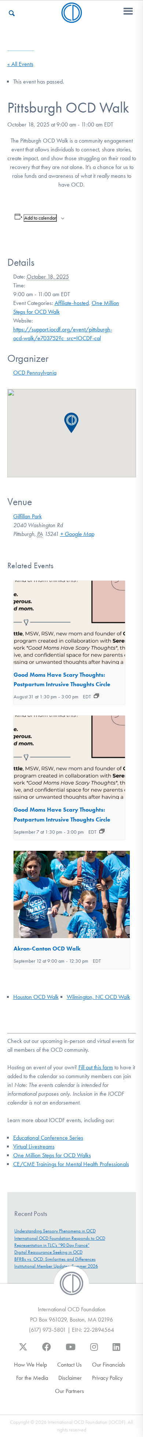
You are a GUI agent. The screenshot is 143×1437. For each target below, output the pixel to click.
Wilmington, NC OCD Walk (98, 996)
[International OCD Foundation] (71, 18)
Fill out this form (95, 1067)
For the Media (32, 1377)
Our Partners (69, 1391)
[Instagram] (94, 1350)
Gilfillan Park (27, 516)
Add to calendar (40, 218)
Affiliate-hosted (72, 302)
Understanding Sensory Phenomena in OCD (55, 1231)
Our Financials (108, 1364)
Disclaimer (70, 1377)
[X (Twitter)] (23, 1350)
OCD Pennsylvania (34, 372)
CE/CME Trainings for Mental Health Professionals (71, 1164)
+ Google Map (77, 533)
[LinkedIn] (116, 1350)
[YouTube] (70, 1350)
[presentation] (69, 622)
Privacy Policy (107, 1377)
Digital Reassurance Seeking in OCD (48, 1252)
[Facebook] (47, 1350)
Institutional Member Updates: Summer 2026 (56, 1266)
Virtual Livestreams (34, 1146)
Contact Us (69, 1364)
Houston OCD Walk (36, 996)
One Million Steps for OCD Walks (52, 1155)
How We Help (30, 1364)
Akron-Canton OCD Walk (47, 948)
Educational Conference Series (48, 1137)
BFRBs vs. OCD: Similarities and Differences (55, 1259)
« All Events (20, 63)
